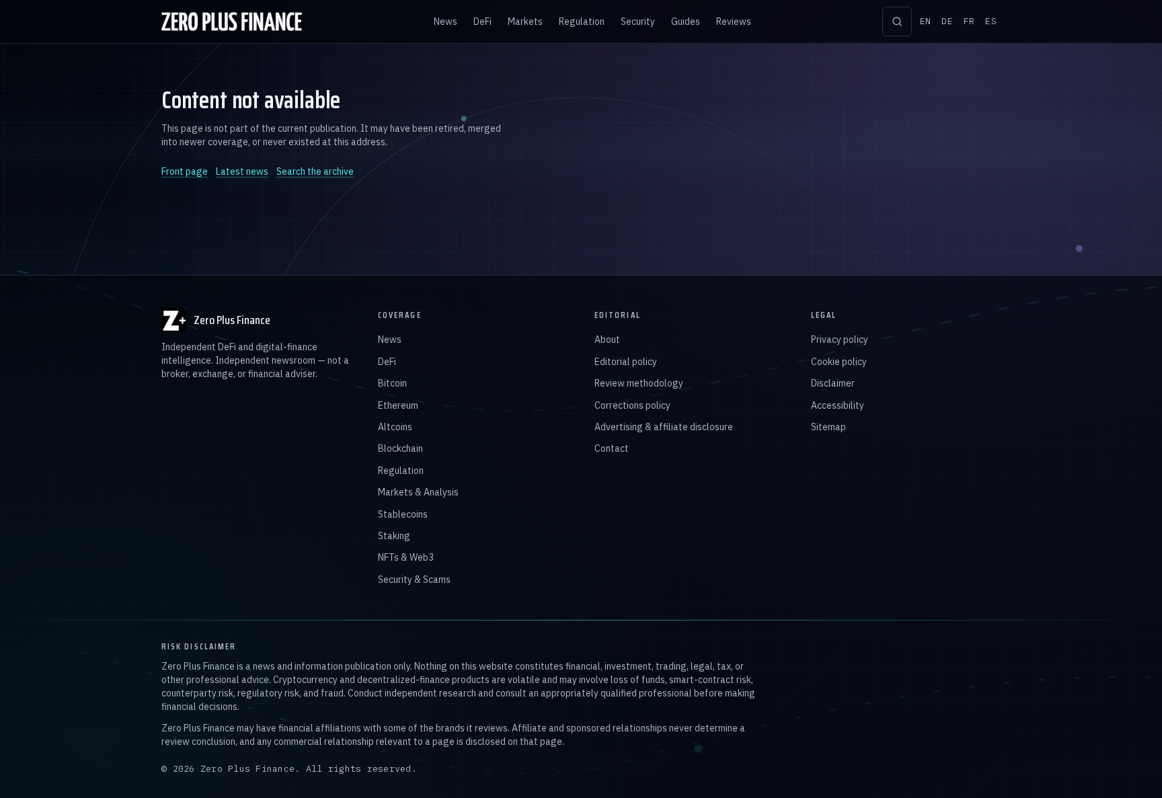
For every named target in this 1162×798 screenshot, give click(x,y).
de (947, 21)
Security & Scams (414, 579)
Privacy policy (839, 339)
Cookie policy (839, 362)
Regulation (582, 21)
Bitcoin (392, 383)
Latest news (242, 171)
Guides (685, 21)
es (991, 21)
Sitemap (828, 427)
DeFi (482, 21)
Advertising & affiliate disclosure (663, 427)
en (925, 21)
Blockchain (400, 448)
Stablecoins (403, 514)
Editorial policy (625, 362)
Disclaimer (833, 383)
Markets (525, 21)
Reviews (733, 21)
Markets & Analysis (418, 492)
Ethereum (398, 405)
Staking (394, 536)
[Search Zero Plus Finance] (897, 21)
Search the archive (315, 171)
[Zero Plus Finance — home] (231, 21)
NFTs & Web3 (406, 557)
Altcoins (395, 427)
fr (969, 21)
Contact (611, 448)
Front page (184, 171)
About (607, 339)
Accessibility (837, 405)
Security (638, 21)
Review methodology (638, 383)
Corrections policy (632, 405)
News (445, 21)
